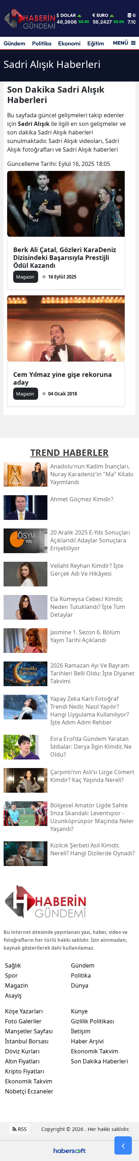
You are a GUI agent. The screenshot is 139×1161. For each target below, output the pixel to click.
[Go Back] (123, 1145)
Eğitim (95, 43)
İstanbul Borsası (26, 1041)
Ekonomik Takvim (28, 1081)
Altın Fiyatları (22, 1061)
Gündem (14, 43)
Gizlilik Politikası (92, 1021)
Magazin (16, 985)
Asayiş (13, 995)
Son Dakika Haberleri (99, 1061)
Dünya (79, 985)
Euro (102, 15)
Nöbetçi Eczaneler (29, 1091)
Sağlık (13, 965)
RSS (21, 1129)
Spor (11, 975)
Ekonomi (69, 43)
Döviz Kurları (22, 1051)
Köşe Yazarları (24, 1011)
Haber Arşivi (87, 1041)
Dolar (68, 15)
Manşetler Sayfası (29, 1031)
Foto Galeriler (23, 1021)
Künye (79, 1011)
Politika (41, 43)
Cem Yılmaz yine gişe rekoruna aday (62, 378)
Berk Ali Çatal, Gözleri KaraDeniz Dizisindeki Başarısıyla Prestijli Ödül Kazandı (64, 257)
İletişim (81, 1031)
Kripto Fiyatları (24, 1071)
